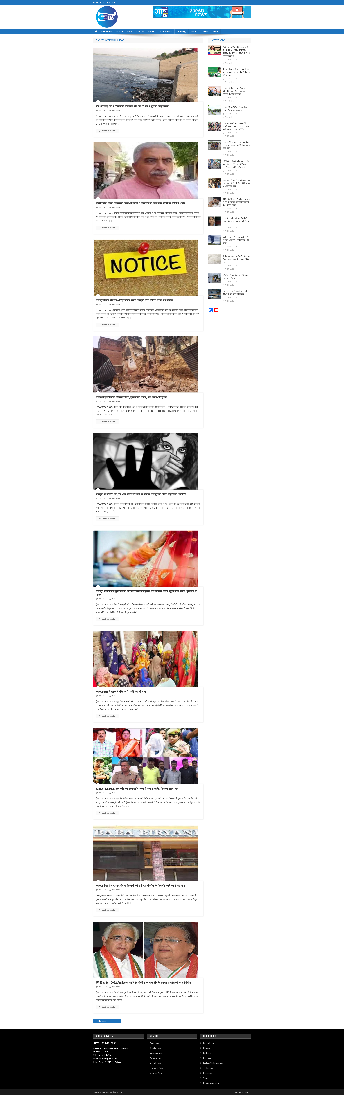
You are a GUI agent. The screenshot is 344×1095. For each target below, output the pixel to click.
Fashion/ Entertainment (213, 1063)
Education (195, 31)
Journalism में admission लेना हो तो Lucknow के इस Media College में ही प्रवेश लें (236, 72)
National (119, 31)
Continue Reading (109, 131)
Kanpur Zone (155, 1058)
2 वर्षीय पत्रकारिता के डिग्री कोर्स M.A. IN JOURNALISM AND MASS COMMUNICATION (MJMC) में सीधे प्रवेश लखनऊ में (236, 51)
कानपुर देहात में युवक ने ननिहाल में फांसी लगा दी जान (121, 691)
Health (215, 31)
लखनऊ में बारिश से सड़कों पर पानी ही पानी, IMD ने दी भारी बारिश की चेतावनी (236, 292)
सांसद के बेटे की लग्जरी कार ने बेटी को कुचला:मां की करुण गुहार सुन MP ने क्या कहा (236, 221)
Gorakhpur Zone (157, 1053)
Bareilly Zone (155, 1048)
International (106, 31)
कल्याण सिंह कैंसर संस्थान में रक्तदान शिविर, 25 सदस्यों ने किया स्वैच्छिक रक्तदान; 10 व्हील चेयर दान (234, 91)
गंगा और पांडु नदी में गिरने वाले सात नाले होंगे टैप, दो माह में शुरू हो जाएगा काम (132, 106)
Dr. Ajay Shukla (228, 63)
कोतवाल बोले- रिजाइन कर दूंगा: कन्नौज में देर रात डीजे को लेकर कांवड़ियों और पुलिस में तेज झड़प (236, 145)
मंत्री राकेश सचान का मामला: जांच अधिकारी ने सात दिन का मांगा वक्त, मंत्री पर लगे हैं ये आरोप (140, 203)
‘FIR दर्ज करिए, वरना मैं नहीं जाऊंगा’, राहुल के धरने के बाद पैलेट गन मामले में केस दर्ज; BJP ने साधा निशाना (236, 202)
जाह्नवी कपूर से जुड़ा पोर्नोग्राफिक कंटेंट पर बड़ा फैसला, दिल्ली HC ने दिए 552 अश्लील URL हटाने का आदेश (236, 183)
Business (152, 31)
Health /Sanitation (211, 1083)
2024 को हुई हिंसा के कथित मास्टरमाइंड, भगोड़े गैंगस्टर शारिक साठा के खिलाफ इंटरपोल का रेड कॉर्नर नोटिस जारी (236, 164)
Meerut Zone (155, 1063)
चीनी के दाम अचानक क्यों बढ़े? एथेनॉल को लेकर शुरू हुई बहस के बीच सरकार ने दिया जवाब (236, 259)
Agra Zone (154, 1043)
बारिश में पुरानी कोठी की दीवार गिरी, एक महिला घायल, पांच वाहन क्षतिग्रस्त (131, 397)
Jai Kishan (116, 110)
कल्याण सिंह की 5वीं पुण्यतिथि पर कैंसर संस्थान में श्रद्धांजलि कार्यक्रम (235, 108)
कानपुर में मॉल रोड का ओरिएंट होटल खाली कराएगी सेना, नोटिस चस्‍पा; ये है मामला (134, 300)
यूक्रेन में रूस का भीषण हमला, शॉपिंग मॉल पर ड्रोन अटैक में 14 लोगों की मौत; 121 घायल (236, 240)
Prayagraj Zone (156, 1068)
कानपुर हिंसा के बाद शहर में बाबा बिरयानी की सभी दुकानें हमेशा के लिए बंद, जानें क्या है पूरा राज (140, 885)
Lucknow (140, 31)
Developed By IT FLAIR (242, 1092)
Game (206, 31)
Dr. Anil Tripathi (228, 136)
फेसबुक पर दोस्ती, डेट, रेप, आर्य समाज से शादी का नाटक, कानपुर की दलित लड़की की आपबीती (141, 494)
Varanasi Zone (156, 1073)
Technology (181, 31)
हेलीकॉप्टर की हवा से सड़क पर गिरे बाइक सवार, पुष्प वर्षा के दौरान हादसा (236, 276)
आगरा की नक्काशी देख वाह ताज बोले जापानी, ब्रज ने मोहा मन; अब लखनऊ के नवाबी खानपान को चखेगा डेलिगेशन (236, 126)
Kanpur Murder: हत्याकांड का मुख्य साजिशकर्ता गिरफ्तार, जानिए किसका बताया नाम (137, 788)
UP (128, 31)
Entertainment (166, 31)
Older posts (102, 1021)
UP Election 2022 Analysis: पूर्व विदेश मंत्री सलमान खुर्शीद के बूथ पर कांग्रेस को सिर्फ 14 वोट (143, 982)
